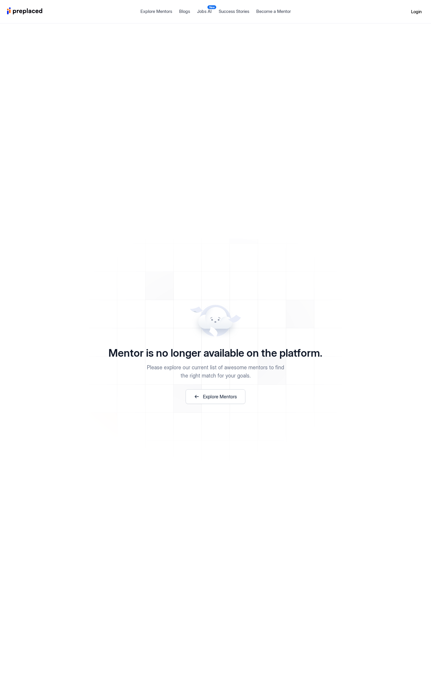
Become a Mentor (273, 11)
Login (416, 11)
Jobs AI (206, 10)
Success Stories (234, 11)
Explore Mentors (156, 11)
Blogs (184, 11)
